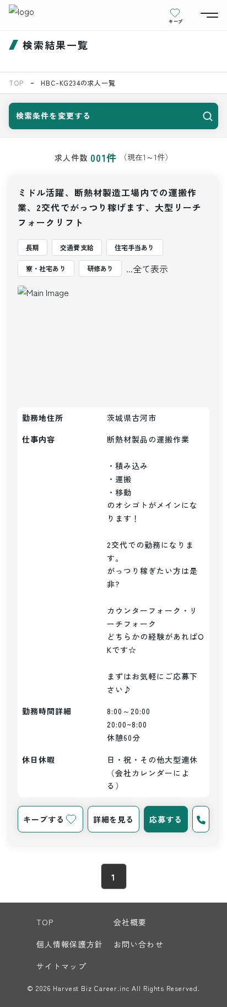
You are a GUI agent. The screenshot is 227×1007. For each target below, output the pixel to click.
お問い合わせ (139, 944)
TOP (16, 82)
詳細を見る (113, 819)
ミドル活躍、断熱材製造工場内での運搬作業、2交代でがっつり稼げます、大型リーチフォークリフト (110, 207)
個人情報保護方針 (69, 944)
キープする (43, 819)
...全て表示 (147, 268)
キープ (176, 21)
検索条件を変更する (53, 115)
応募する (165, 819)
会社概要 (130, 921)
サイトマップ (61, 966)
